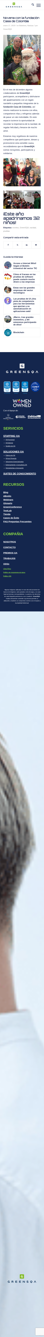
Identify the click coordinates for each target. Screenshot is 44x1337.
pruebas (6, 231)
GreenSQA (7, 29)
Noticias (30, 26)
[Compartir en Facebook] (8, 244)
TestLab (7, 510)
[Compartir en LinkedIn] (26, 244)
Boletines (22, 26)
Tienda (6, 514)
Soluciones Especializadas (15, 462)
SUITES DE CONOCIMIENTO (19, 473)
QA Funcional (10, 440)
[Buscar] (31, 5)
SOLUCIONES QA (13, 451)
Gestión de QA (10, 446)
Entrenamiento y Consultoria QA (16, 465)
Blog (5, 492)
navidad (33, 228)
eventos (15, 228)
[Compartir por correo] (36, 244)
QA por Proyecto (11, 458)
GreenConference (12, 507)
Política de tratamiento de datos (14, 572)
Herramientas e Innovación (15, 468)
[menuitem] (31, 5)
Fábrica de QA (10, 455)
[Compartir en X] (17, 244)
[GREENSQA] (18, 5)
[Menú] (37, 5)
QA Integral (9, 443)
